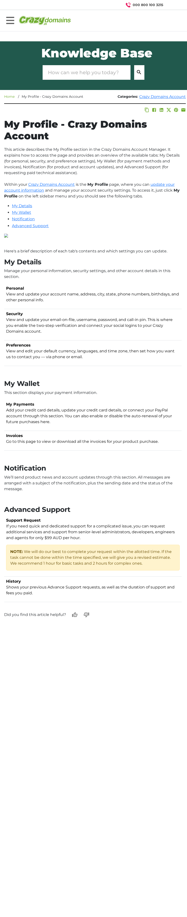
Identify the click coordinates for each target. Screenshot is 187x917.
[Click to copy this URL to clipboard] (146, 110)
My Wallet (21, 212)
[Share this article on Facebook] (154, 110)
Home (9, 96)
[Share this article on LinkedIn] (161, 110)
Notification (23, 219)
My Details (22, 206)
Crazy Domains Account (162, 96)
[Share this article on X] (168, 110)
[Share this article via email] (183, 110)
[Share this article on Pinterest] (176, 110)
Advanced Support (30, 225)
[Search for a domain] (174, 5)
